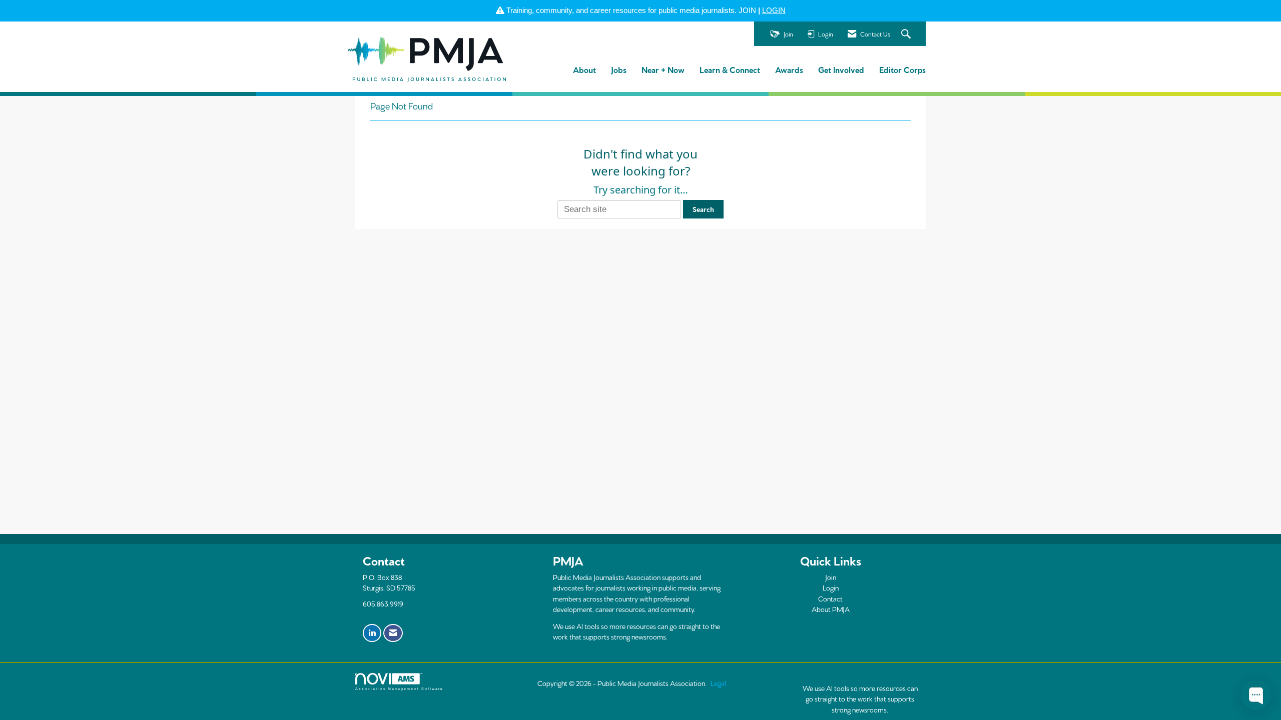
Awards (789, 69)
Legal (718, 683)
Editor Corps (902, 69)
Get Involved (841, 69)
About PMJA (831, 609)
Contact (830, 598)
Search (703, 209)
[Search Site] (907, 34)
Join (830, 577)
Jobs (618, 69)
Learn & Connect (730, 69)
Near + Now (663, 69)
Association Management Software (399, 688)
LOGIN (774, 10)
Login (831, 587)
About (584, 69)
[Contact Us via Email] (393, 633)
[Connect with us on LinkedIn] (372, 633)
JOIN (747, 10)
